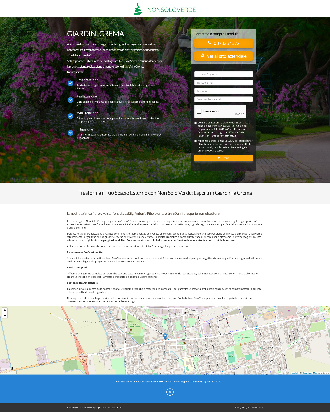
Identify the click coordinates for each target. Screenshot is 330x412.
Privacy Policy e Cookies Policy (249, 407)
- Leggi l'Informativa (223, 135)
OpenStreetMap (309, 373)
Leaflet (295, 373)
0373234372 (214, 381)
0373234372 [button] (227, 43)
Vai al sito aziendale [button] (227, 56)
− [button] (5, 315)
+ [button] (5, 310)
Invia (226, 158)
